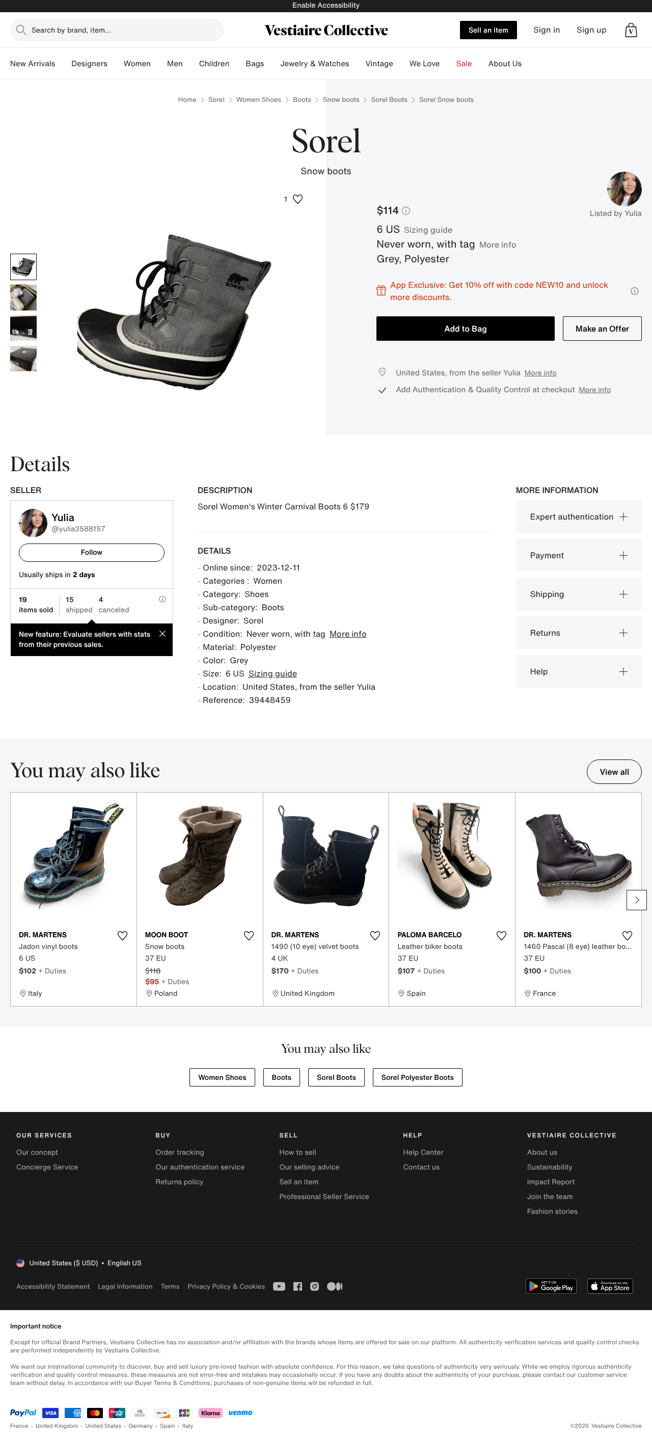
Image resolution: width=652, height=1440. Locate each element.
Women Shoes (258, 99)
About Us (505, 63)
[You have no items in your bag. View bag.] (631, 30)
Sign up (592, 29)
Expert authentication (572, 516)
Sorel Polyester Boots (418, 1077)
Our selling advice (309, 1167)
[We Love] (448, 64)
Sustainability (550, 1167)
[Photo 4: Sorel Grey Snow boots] (23, 358)
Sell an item (488, 29)
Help (539, 671)
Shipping (547, 594)
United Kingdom (57, 1426)
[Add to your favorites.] (123, 936)
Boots (302, 99)
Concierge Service (47, 1167)
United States (104, 1426)
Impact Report (551, 1182)
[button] (631, 30)
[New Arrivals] (63, 64)
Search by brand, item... (71, 29)
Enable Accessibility (326, 5)
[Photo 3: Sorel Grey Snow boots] (23, 328)
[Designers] (116, 64)
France (19, 1426)
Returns (545, 633)
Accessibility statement (53, 1286)
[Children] (237, 64)
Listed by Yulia (616, 213)
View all (614, 772)
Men (175, 63)
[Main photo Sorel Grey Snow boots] (23, 267)
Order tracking (179, 1152)
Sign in (546, 29)
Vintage (379, 63)
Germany (140, 1426)
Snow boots (341, 99)
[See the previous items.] (15, 900)
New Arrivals (32, 63)
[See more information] (635, 291)
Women (137, 63)
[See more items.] (637, 900)
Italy (188, 1426)
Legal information (125, 1286)
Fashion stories (552, 1211)
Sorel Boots (389, 99)
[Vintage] (401, 64)
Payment (547, 555)
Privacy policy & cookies (226, 1286)
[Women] (159, 64)
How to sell (297, 1152)
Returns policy (179, 1182)
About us (542, 1152)
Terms (169, 1286)
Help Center (423, 1152)
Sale (464, 63)
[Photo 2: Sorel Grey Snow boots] (23, 297)
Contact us (421, 1167)
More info (498, 244)
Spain (167, 1426)
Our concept (37, 1152)
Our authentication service (199, 1167)
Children (214, 63)
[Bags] (272, 64)
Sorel (216, 99)
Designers (89, 63)
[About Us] (530, 64)
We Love (425, 63)
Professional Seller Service (324, 1196)
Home (187, 99)
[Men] (191, 64)
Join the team (550, 1196)
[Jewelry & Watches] (357, 64)
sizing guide (428, 230)
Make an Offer (602, 328)
